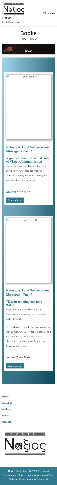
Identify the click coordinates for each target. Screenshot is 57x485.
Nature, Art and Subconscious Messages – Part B (27, 292)
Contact (6, 421)
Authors (6, 409)
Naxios (6, 18)
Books (5, 415)
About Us (7, 403)
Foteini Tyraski (24, 191)
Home (5, 396)
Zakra (30, 479)
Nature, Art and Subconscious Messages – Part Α (27, 149)
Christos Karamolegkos (30, 475)
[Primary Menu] (35, 13)
